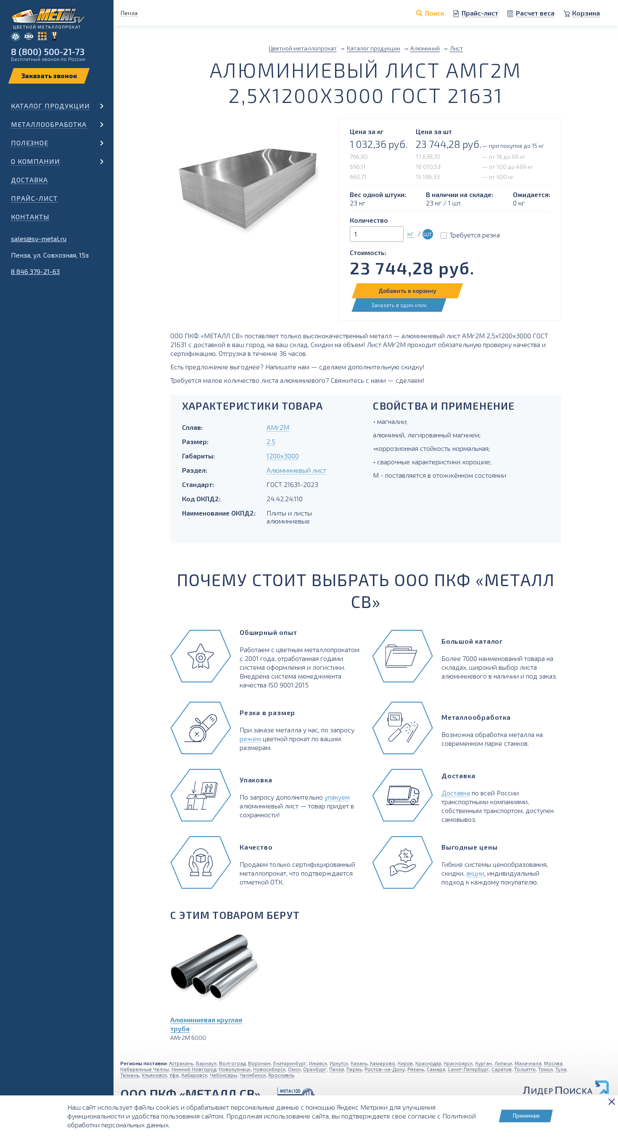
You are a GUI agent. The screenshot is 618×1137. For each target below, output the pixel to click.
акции (475, 873)
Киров (405, 1063)
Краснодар (428, 1063)
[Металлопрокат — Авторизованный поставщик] (295, 1093)
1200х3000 (283, 456)
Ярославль (281, 1075)
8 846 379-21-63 (35, 271)
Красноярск (458, 1063)
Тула (560, 1069)
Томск (545, 1069)
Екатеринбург (289, 1063)
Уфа (174, 1075)
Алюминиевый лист (296, 470)
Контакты (30, 217)
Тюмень (129, 1075)
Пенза (336, 1069)
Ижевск (318, 1063)
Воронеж (259, 1063)
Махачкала (528, 1063)
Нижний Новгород (194, 1069)
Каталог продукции (50, 106)
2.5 (271, 441)
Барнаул (206, 1063)
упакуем (337, 797)
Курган (483, 1063)
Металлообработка (49, 124)
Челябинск (253, 1075)
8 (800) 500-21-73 (48, 51)
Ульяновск (154, 1075)
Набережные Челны (144, 1069)
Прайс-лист (34, 198)
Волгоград (232, 1063)
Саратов (501, 1069)
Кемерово (382, 1063)
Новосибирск (269, 1069)
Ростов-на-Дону (384, 1069)
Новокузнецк (235, 1069)
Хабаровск (194, 1075)
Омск (294, 1069)
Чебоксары (223, 1075)
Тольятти (525, 1069)
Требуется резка (474, 235)
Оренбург (315, 1069)
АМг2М (278, 427)
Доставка (29, 180)
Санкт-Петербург (468, 1069)
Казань (359, 1063)
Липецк (503, 1063)
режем (250, 738)
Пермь (354, 1069)
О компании (35, 161)
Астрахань (181, 1063)
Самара (436, 1069)
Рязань (415, 1069)
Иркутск (339, 1063)
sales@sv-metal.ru (38, 238)
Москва (553, 1063)
